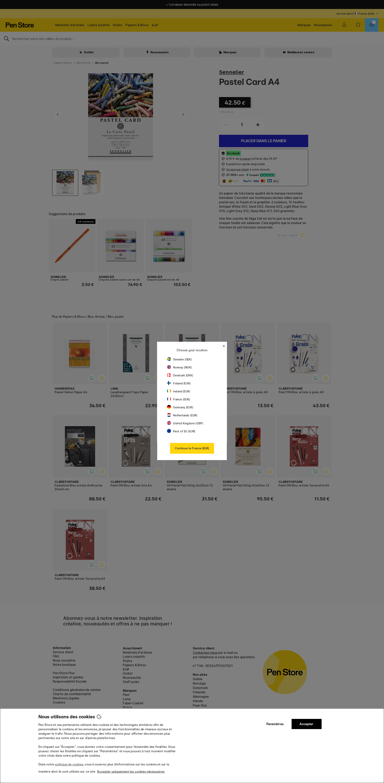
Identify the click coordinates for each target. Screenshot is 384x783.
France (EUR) (181, 399)
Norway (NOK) (182, 367)
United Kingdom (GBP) (188, 423)
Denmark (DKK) (183, 375)
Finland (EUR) (182, 383)
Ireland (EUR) (181, 391)
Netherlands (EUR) (185, 415)
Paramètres (275, 724)
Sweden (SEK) (182, 359)
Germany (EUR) (183, 407)
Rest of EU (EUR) (184, 431)
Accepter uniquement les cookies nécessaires (131, 771)
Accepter (306, 724)
